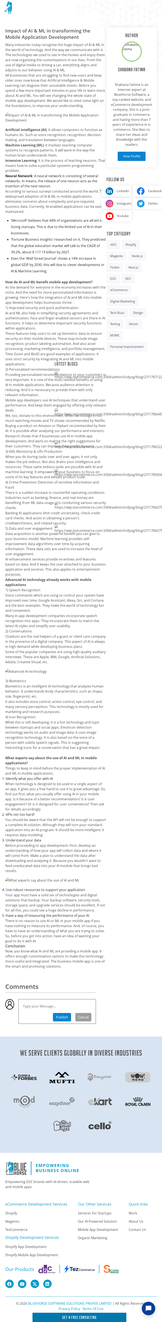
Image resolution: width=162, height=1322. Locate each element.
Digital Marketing (122, 301)
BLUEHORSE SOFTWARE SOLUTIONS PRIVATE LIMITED (70, 1303)
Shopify (130, 245)
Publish (62, 1017)
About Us (136, 1221)
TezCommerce (16, 1229)
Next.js (133, 267)
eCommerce (119, 290)
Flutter (115, 267)
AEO (113, 245)
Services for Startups (95, 1213)
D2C (113, 279)
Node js (137, 256)
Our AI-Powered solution (97, 1221)
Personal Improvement (126, 347)
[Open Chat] (148, 1308)
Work (133, 1213)
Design (138, 313)
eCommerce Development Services (36, 1204)
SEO (128, 279)
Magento (116, 256)
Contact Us (137, 1229)
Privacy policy (69, 1308)
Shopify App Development (26, 1246)
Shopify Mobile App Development (31, 1255)
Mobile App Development (98, 1229)
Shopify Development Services (32, 1237)
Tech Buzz (117, 313)
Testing (115, 324)
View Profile (131, 156)
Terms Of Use (92, 1308)
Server (133, 324)
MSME (114, 335)
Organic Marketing (92, 1238)
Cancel (83, 1017)
